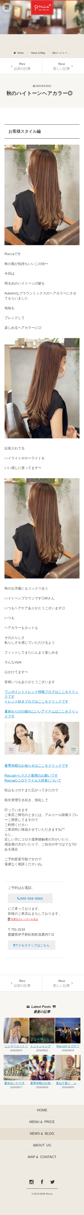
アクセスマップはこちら (32, 945)
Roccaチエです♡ (67, 1046)
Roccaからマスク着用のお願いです (31, 775)
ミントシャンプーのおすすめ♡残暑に (42, 1046)
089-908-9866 (31, 898)
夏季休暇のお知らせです (42, 1083)
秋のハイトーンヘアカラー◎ (61, 53)
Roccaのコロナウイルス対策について (32, 780)
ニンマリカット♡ (16, 1046)
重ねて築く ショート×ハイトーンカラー (68, 1083)
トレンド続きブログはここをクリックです (36, 701)
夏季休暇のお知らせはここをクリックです (36, 765)
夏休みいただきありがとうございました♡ (16, 1083)
